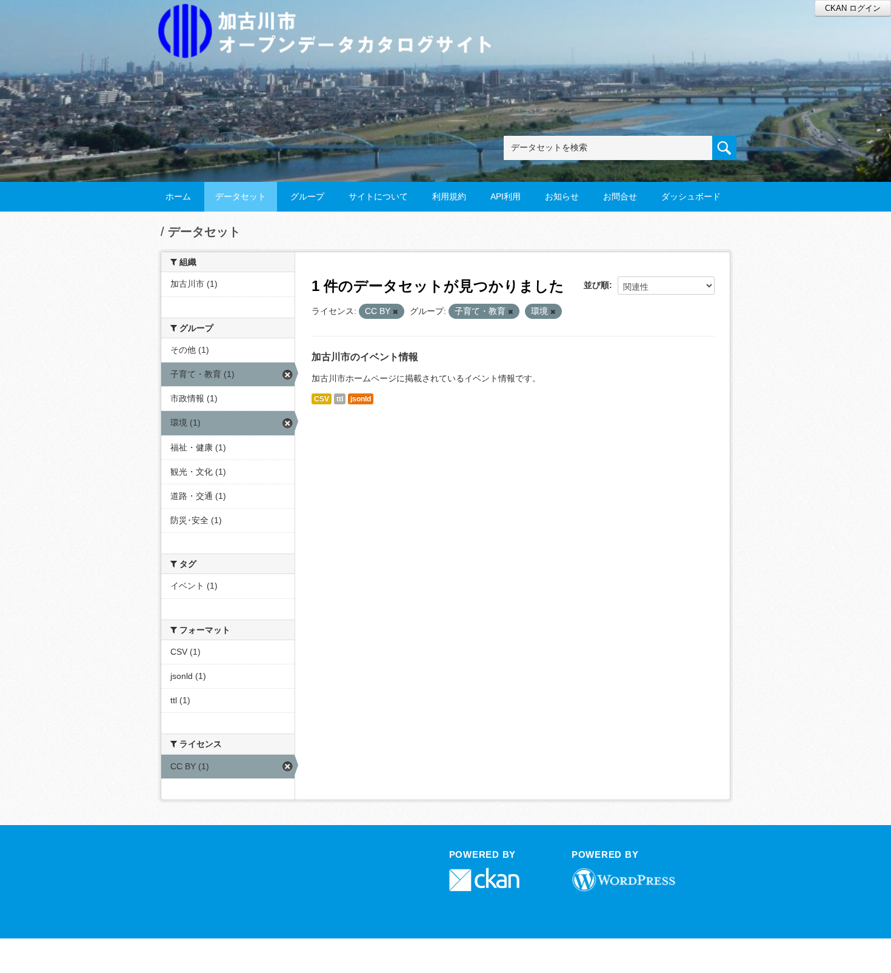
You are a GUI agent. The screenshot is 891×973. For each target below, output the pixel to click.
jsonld (360, 399)
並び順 (596, 285)
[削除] (395, 311)
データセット (240, 196)
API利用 (505, 196)
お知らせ (562, 196)
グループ (307, 196)
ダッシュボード (691, 196)
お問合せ (620, 196)
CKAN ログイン (853, 8)
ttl (339, 399)
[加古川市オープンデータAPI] (332, 16)
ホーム (178, 196)
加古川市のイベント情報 (365, 357)
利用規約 (449, 196)
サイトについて (378, 196)
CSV (321, 399)
